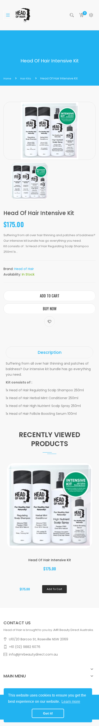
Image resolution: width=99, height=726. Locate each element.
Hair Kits (25, 78)
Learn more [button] (70, 701)
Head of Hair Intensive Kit (49, 560)
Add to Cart (49, 296)
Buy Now (49, 308)
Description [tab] (49, 352)
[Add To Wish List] (49, 321)
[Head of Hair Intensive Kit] (29, 181)
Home (7, 78)
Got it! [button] (48, 713)
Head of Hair (24, 269)
